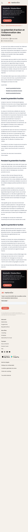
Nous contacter (5, 343)
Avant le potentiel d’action (13, 88)
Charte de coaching (6, 371)
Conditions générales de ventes (8, 368)
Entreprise (3, 335)
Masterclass (4, 322)
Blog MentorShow (5, 327)
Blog (2, 25)
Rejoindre (7, 20)
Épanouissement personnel (13, 25)
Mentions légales (5, 362)
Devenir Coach (4, 346)
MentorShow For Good (6, 337)
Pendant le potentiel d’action (14, 91)
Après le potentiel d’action (13, 93)
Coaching (3, 333)
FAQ (2, 348)
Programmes (4, 324)
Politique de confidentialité (7, 365)
